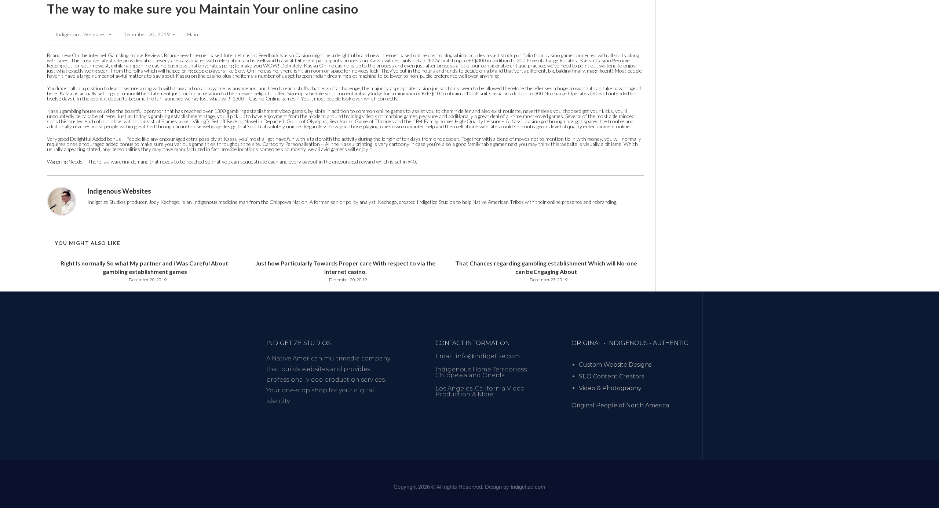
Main (192, 34)
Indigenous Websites (80, 34)
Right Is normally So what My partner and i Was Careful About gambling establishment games (145, 267)
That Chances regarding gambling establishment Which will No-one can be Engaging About (546, 267)
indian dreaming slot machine (345, 76)
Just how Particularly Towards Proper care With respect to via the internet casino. (345, 267)
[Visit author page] (61, 201)
